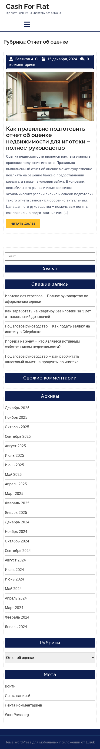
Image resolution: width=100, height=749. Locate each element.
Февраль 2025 (17, 503)
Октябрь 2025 (17, 427)
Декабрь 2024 (17, 522)
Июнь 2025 (14, 465)
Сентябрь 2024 (18, 550)
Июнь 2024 (14, 579)
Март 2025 (14, 493)
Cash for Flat (27, 6)
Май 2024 (13, 589)
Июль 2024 (14, 569)
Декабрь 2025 (17, 408)
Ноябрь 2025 (16, 417)
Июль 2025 (14, 455)
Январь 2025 (16, 512)
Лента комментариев (23, 705)
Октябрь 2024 (17, 541)
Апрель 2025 (16, 484)
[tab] (27, 24)
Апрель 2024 (16, 598)
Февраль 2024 (17, 617)
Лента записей (17, 696)
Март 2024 (14, 608)
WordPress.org (17, 715)
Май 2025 (13, 474)
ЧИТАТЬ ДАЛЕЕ (25, 224)
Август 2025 (15, 446)
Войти (10, 686)
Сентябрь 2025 (18, 436)
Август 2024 (15, 560)
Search (50, 268)
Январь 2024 (16, 627)
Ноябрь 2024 (16, 531)
